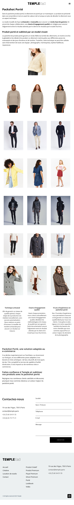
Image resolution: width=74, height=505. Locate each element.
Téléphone (39, 411)
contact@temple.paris (56, 470)
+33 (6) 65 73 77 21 (9, 418)
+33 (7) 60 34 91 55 (9, 414)
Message (39, 424)
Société (38, 398)
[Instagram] (69, 496)
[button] (69, 3)
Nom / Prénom (41, 405)
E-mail (38, 418)
